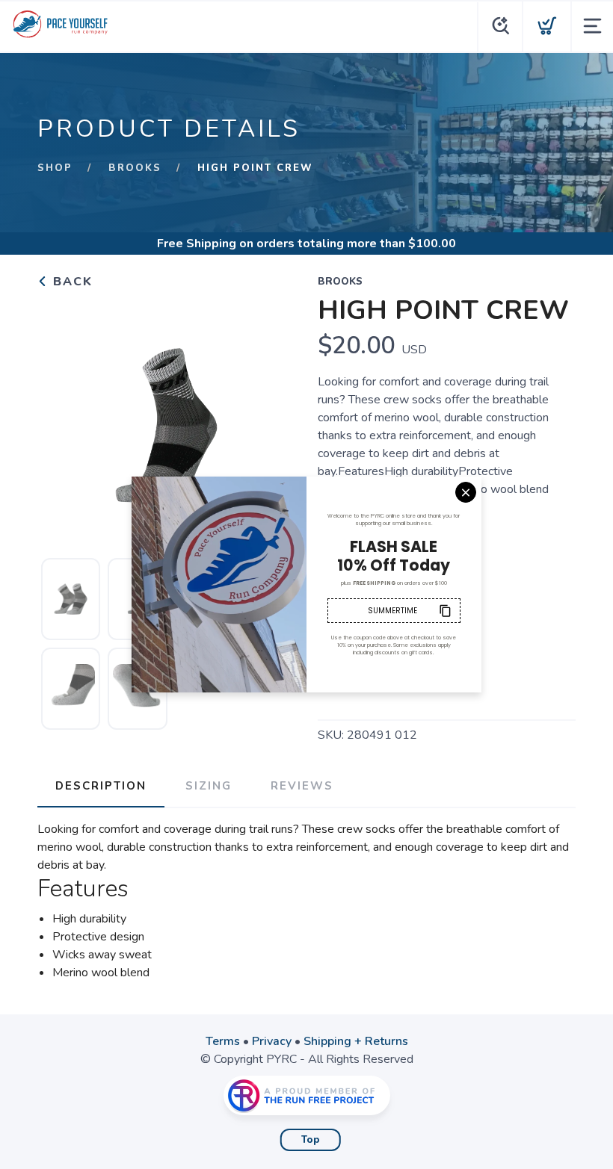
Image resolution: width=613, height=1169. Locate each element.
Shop (55, 168)
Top (310, 1140)
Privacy (272, 1041)
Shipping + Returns (356, 1041)
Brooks (134, 168)
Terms (223, 1041)
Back (71, 281)
